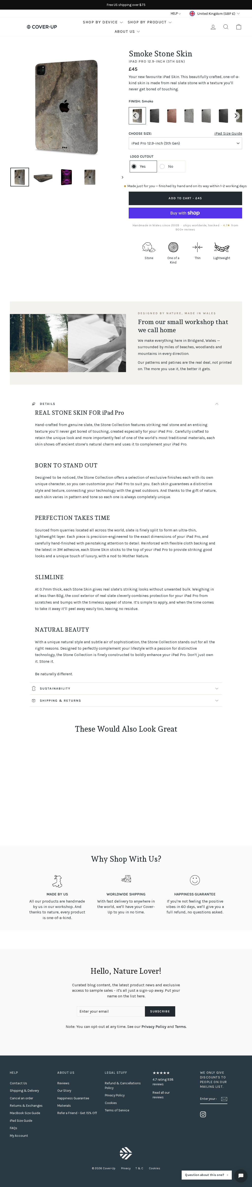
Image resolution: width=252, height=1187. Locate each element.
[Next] (236, 116)
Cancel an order (21, 1098)
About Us (125, 31)
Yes (143, 166)
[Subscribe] (224, 1099)
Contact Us (18, 1083)
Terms (180, 1026)
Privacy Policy (154, 1026)
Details (47, 404)
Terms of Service (117, 1110)
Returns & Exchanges (26, 1105)
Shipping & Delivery (24, 1090)
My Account (19, 1136)
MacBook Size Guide (25, 1113)
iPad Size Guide (228, 133)
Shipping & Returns (60, 700)
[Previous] (135, 116)
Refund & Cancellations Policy (123, 1085)
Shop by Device (100, 22)
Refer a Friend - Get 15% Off (77, 1113)
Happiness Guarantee (73, 1098)
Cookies (111, 1103)
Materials (64, 1105)
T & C (140, 1168)
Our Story (64, 1090)
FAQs (13, 1128)
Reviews (63, 1083)
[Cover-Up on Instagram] (203, 1114)
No (170, 166)
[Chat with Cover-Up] (241, 1176)
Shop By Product (147, 22)
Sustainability (55, 688)
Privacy (126, 1168)
